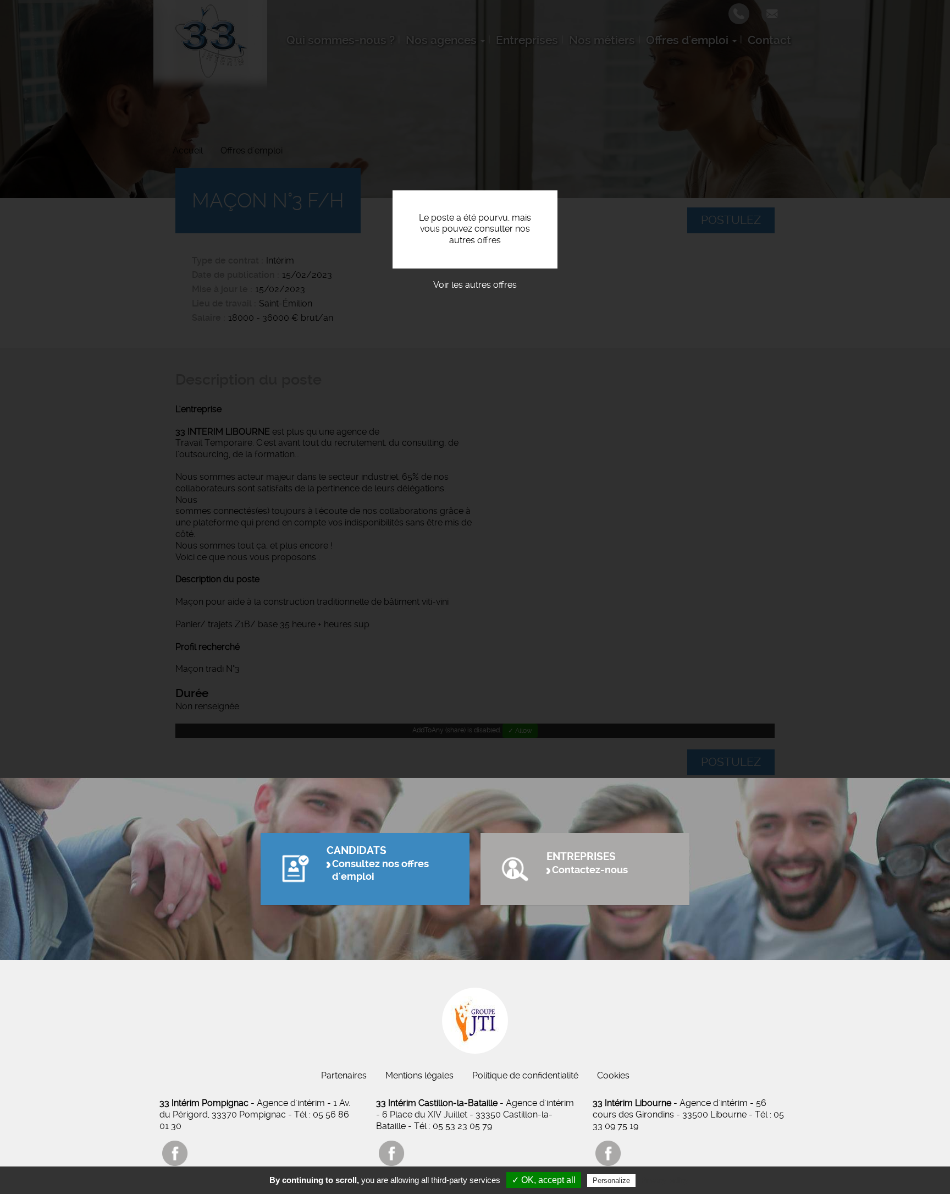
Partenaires (344, 1075)
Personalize (611, 1180)
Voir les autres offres (475, 285)
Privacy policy (664, 1180)
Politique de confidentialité (525, 1075)
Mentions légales (419, 1075)
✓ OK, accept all (544, 1180)
